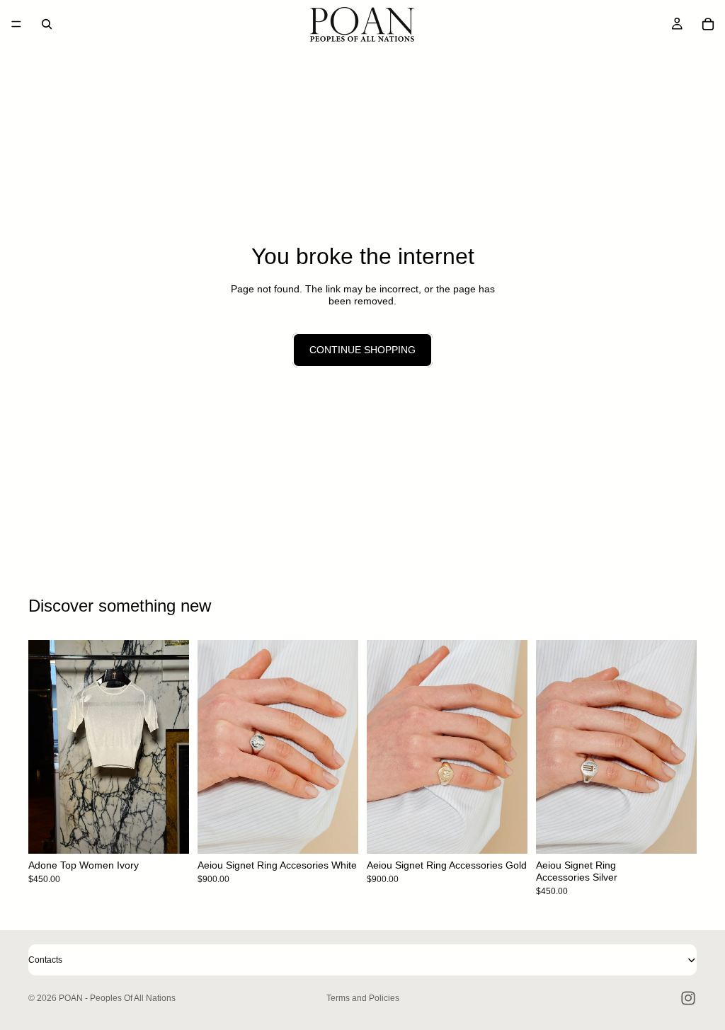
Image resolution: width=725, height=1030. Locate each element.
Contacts (45, 960)
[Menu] (16, 24)
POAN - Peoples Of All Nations (117, 998)
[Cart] (708, 24)
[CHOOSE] (167, 832)
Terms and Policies (362, 998)
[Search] (46, 24)
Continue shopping (362, 349)
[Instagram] (688, 998)
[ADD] (336, 832)
